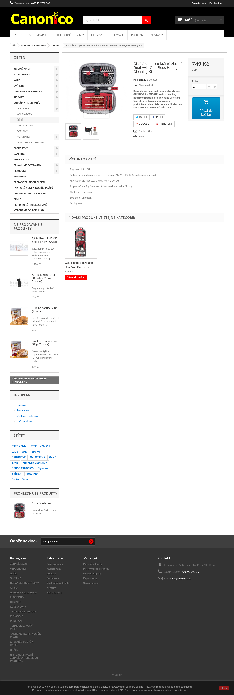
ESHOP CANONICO (23, 468)
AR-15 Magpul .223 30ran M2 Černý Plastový (43, 278)
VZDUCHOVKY (22, 74)
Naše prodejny (24, 421)
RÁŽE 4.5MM (19, 446)
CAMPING (19, 154)
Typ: (135, 85)
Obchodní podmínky (70, 35)
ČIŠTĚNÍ (21, 120)
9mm (24, 451)
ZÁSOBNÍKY (23, 137)
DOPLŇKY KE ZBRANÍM (27, 103)
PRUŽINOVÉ (19, 457)
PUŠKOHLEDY (24, 108)
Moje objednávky (92, 564)
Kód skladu (139, 79)
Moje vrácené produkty (96, 568)
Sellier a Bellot (20, 479)
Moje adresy (90, 578)
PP (120, 675)
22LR (15, 451)
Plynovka (43, 468)
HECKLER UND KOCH (35, 462)
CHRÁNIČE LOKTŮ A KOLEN (30, 193)
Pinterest (165, 123)
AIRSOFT (19, 97)
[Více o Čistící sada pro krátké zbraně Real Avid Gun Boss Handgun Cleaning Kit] (19, 511)
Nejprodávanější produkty (29, 226)
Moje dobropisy (92, 573)
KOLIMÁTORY (24, 114)
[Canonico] (44, 18)
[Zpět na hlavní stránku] (13, 45)
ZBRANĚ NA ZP (22, 69)
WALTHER (32, 473)
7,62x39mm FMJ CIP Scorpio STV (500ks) (45, 240)
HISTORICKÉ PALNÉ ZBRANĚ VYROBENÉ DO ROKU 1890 (30, 208)
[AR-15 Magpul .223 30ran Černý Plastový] (19, 283)
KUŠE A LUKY (22, 159)
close (224, 688)
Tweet (142, 117)
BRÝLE (18, 199)
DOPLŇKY (22, 131)
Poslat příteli (146, 131)
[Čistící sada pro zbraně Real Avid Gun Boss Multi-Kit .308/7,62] (81, 242)
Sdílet (158, 117)
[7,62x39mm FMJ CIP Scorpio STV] (19, 246)
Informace (23, 395)
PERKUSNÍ (20, 176)
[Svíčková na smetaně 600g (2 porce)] (19, 349)
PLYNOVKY (20, 171)
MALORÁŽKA (37, 457)
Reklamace (117, 35)
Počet (195, 81)
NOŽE (17, 80)
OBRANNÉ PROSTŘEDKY (28, 91)
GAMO (52, 457)
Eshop (18, 35)
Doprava (96, 35)
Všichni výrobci (39, 35)
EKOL (15, 462)
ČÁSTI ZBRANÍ (24, 125)
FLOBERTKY (21, 148)
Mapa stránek (54, 592)
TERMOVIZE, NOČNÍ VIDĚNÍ (29, 182)
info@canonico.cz (181, 578)
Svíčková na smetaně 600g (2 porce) (45, 342)
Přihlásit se (215, 3)
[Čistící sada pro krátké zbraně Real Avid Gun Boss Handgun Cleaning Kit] (73, 131)
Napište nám (199, 3)
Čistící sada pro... (42, 503)
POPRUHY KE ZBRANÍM (30, 142)
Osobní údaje (90, 583)
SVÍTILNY (19, 86)
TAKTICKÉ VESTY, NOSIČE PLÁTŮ (33, 188)
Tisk (141, 136)
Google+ (144, 123)
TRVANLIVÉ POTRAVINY (27, 165)
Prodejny (137, 35)
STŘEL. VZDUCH (40, 446)
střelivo (36, 451)
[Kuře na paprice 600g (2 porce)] (19, 316)
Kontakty (157, 35)
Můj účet (90, 558)
